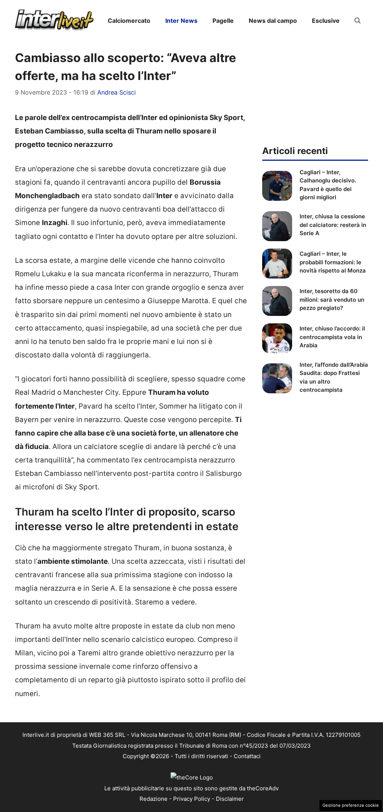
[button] (357, 20)
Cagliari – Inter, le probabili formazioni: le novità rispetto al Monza (333, 262)
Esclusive (326, 20)
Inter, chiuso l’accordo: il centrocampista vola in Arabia (332, 337)
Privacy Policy (191, 798)
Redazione (154, 798)
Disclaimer (230, 798)
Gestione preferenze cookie (350, 805)
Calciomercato (129, 20)
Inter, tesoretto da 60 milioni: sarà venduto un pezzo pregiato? (332, 299)
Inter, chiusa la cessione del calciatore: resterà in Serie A (333, 225)
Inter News (181, 20)
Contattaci (247, 756)
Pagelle (223, 20)
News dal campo (273, 20)
